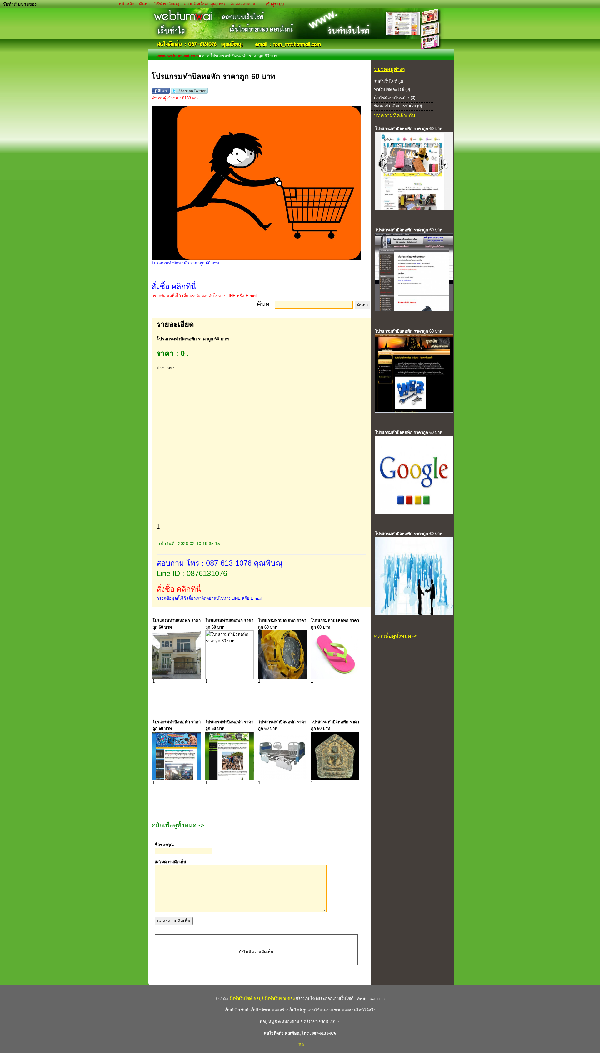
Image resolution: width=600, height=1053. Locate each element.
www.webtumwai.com (178, 55)
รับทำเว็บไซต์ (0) (388, 81)
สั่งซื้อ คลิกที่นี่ (179, 589)
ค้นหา (144, 4)
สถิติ (300, 1044)
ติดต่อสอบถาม (243, 4)
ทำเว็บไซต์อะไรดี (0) (392, 89)
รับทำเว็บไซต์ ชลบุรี (246, 998)
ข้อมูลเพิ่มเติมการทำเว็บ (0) (398, 105)
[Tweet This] (189, 92)
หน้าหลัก (127, 4)
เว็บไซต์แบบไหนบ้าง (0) (394, 97)
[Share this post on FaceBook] (161, 92)
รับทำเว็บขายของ (279, 998)
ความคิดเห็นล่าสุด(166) (204, 4)
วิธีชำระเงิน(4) (166, 4)
